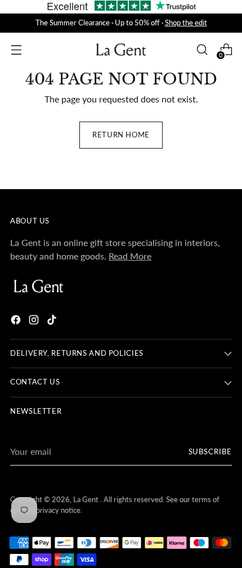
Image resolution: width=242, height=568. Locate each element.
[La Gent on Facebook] (17, 321)
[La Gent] (121, 49)
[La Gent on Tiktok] (53, 321)
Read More (130, 256)
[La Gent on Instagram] (35, 321)
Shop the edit (186, 23)
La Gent (86, 499)
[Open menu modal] (16, 49)
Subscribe (210, 452)
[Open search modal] (201, 49)
